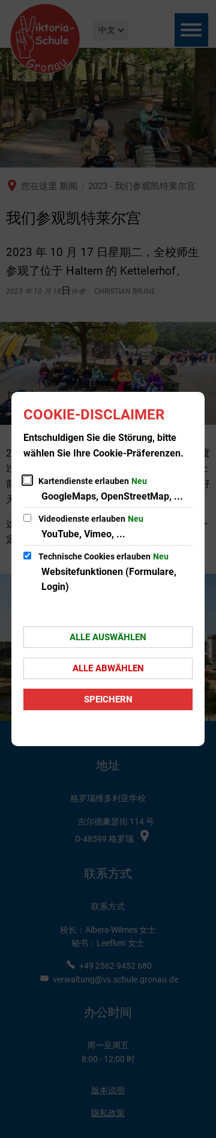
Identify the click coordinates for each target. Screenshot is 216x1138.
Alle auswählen (108, 637)
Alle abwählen (108, 668)
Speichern (108, 699)
